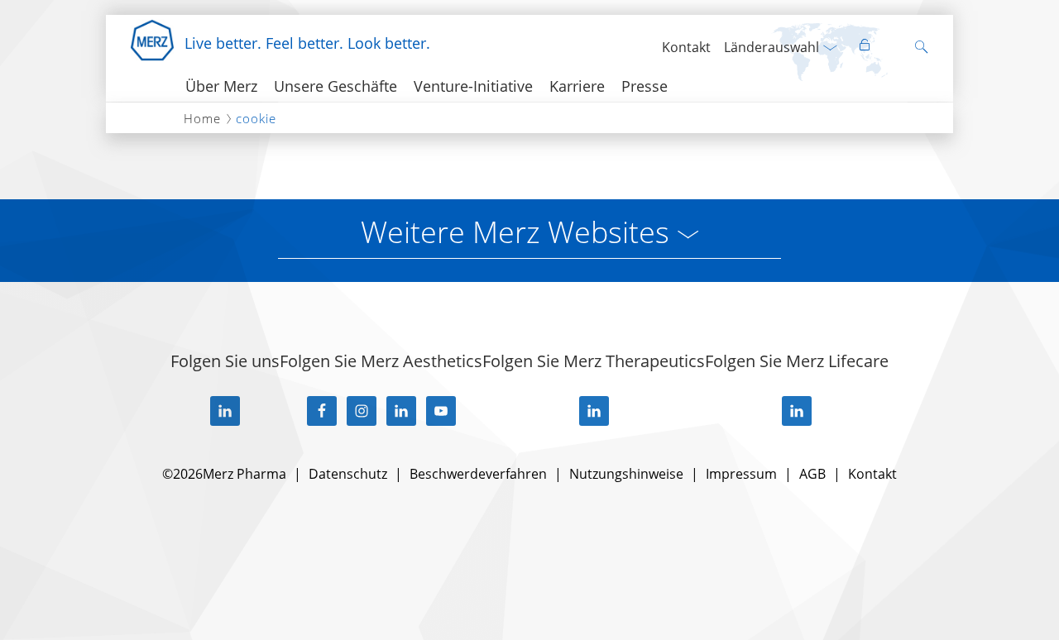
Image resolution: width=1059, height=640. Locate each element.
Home (202, 118)
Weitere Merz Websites (515, 232)
